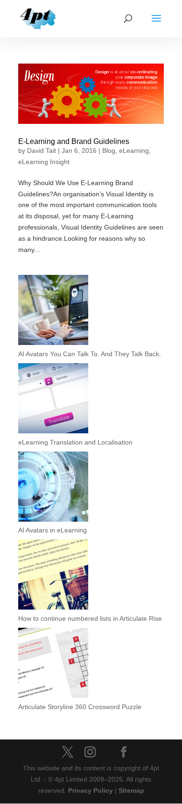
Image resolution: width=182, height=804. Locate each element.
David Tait (41, 150)
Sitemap (131, 790)
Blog (108, 150)
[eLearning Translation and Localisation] (53, 400)
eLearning (134, 150)
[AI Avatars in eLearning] (53, 488)
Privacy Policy (90, 790)
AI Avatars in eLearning (52, 530)
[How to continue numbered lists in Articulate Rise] (53, 576)
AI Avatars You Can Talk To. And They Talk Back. (89, 354)
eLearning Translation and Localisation (75, 442)
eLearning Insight (44, 161)
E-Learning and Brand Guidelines (73, 141)
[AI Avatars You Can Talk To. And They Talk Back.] (53, 312)
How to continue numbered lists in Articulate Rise (90, 618)
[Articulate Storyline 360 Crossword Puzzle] (53, 665)
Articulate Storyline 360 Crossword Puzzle (79, 707)
